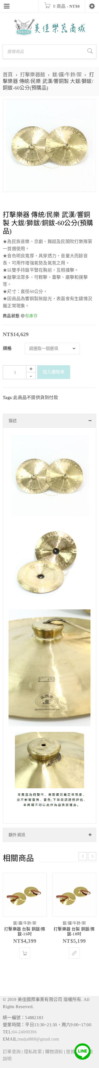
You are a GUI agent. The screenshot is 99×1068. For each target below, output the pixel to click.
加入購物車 (54, 372)
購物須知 (54, 1051)
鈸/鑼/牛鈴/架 (67, 74)
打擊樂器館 (32, 74)
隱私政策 (33, 1051)
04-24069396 (24, 1032)
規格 (7, 348)
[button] (24, 952)
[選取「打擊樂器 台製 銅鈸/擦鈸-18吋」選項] (74, 952)
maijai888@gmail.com (38, 1039)
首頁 (8, 74)
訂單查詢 (12, 1051)
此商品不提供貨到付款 (35, 397)
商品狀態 (11, 316)
